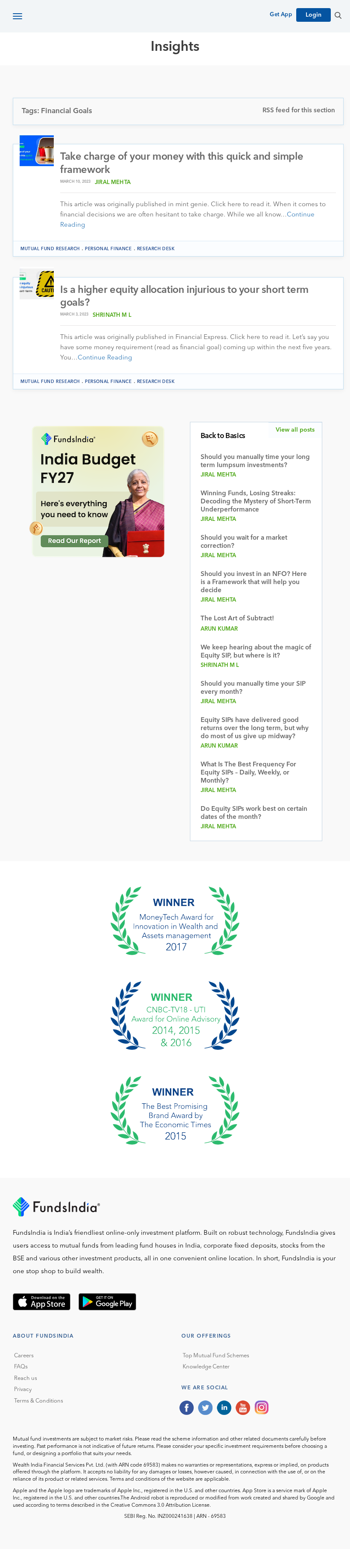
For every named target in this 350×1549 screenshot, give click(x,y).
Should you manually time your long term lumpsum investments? (255, 461)
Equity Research (226, 77)
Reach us (25, 1378)
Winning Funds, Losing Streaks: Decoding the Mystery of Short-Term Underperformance (256, 502)
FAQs (21, 1367)
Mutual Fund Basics (57, 77)
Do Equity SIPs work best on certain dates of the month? (254, 813)
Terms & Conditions (38, 1401)
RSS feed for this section (298, 111)
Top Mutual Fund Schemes (216, 1356)
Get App (281, 15)
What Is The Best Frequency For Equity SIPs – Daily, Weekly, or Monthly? (248, 773)
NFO (271, 77)
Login (313, 15)
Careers (24, 1356)
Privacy (23, 1389)
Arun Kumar (219, 629)
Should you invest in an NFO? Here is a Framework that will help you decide (254, 582)
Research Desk (156, 249)
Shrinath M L (112, 315)
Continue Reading (105, 358)
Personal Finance (108, 249)
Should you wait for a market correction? (244, 542)
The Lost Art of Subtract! (237, 619)
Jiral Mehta (113, 182)
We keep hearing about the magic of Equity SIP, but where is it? (256, 652)
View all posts (295, 430)
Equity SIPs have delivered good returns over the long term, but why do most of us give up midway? (255, 728)
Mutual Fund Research (145, 77)
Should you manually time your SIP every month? (253, 688)
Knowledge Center (206, 1367)
